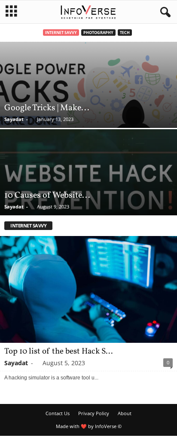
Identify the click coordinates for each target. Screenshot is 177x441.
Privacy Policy (93, 413)
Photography (98, 32)
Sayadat (14, 119)
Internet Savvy (61, 32)
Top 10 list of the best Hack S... (58, 351)
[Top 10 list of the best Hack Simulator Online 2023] (88, 289)
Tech (125, 32)
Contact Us (58, 413)
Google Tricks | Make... (46, 108)
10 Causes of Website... (47, 195)
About (124, 413)
